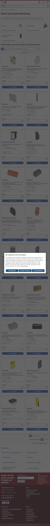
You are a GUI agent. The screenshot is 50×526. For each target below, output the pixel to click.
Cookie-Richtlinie (24, 266)
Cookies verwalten (25, 270)
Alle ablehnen (12, 270)
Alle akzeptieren (38, 270)
